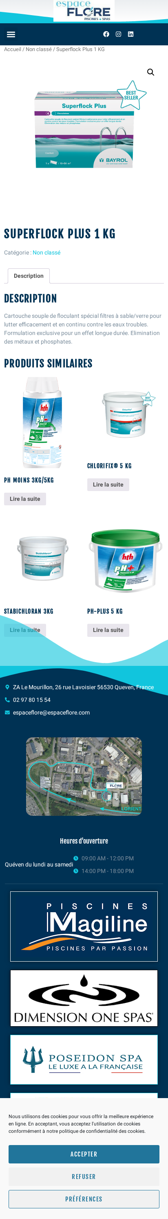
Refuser (84, 1177)
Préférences (84, 1199)
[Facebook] (106, 34)
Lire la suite (25, 499)
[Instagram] (118, 34)
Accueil (12, 49)
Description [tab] (29, 276)
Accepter (84, 1154)
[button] (11, 34)
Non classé (39, 49)
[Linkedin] (130, 34)
